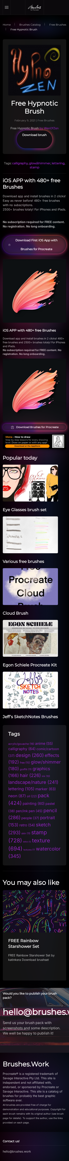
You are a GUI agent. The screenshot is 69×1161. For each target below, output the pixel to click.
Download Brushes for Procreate (37, 427)
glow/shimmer (39, 163)
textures (29, 849)
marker (45, 789)
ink (46, 776)
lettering (58, 163)
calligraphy (20, 163)
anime (44, 743)
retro (27, 825)
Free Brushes (46, 120)
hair (30, 775)
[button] (6, 7)
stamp (34, 167)
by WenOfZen (49, 128)
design (30, 755)
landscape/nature (33, 782)
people (30, 818)
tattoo (27, 842)
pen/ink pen (29, 811)
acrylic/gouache (21, 744)
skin (25, 833)
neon (17, 796)
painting (34, 803)
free (25, 762)
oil (32, 796)
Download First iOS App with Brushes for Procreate (36, 244)
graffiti (26, 769)
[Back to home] (34, 7)
